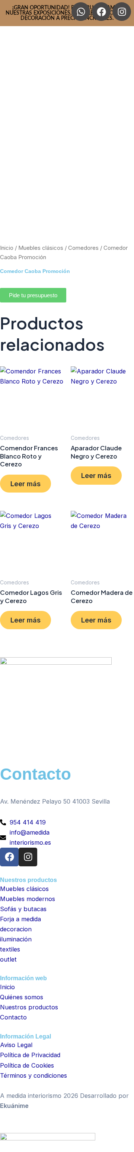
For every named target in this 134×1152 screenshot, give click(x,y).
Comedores (83, 247)
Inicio (6, 247)
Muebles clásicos (40, 247)
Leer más (25, 483)
